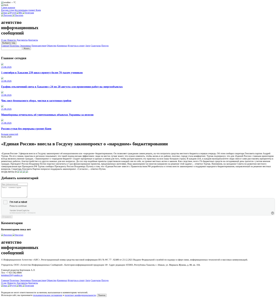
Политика (14, 45)
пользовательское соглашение (47, 295)
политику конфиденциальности (80, 295)
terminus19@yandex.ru (11, 275)
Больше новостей (9, 134)
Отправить (7, 217)
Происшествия (38, 45)
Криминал (62, 45)
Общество (51, 45)
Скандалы (96, 45)
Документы (22, 40)
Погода (105, 45)
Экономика (25, 45)
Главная (5, 45)
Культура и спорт (76, 45)
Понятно (101, 295)
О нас (4, 40)
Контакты (33, 40)
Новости (11, 40)
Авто (87, 45)
